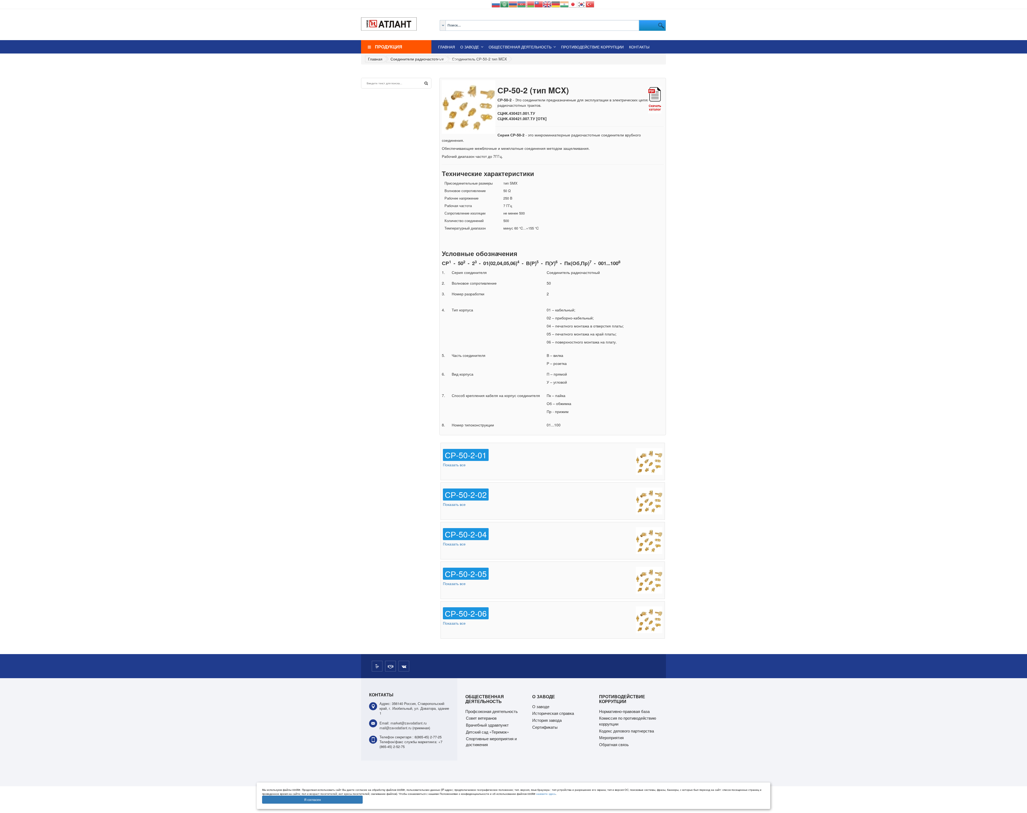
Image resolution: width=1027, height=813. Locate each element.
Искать (426, 83)
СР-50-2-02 (466, 494)
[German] (555, 3)
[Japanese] (573, 3)
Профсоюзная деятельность (491, 711)
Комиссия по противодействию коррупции (627, 721)
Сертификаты (545, 727)
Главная (446, 46)
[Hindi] (564, 3)
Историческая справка (553, 713)
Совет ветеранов (481, 718)
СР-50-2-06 (466, 613)
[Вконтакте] (403, 666)
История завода (547, 720)
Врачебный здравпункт (487, 725)
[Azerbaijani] (521, 3)
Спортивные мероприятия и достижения (491, 741)
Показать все (454, 464)
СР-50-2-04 (466, 534)
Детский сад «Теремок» (487, 732)
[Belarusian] (530, 3)
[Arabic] (504, 3)
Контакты (639, 46)
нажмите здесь (546, 794)
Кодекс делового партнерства (626, 731)
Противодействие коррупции (592, 46)
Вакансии (448, 60)
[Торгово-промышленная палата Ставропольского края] (390, 666)
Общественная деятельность (520, 46)
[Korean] (581, 3)
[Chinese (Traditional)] (538, 3)
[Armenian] (513, 3)
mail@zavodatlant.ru (395, 727)
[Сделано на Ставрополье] (377, 666)
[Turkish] (590, 3)
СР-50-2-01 (466, 455)
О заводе (469, 46)
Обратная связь (614, 744)
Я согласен (312, 799)
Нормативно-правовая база (624, 711)
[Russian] (496, 3)
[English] (547, 3)
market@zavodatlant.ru (408, 723)
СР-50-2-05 (466, 573)
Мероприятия (611, 737)
